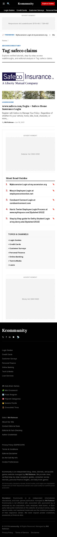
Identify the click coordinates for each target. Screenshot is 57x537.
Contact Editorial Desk (11, 426)
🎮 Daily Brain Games (10, 386)
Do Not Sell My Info (10, 458)
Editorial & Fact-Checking (12, 430)
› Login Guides (14, 240)
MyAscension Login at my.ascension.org (31, 35)
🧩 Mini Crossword (9, 390)
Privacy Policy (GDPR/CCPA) (13, 445)
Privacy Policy (7, 533)
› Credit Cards (14, 244)
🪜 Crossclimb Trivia (10, 407)
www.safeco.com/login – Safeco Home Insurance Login (24, 108)
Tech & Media (7, 372)
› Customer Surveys (17, 248)
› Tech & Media (14, 261)
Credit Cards (22, 10)
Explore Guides (48, 4)
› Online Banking (15, 257)
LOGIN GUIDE (8, 102)
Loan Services (8, 376)
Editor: (10, 418)
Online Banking (8, 367)
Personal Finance (9, 363)
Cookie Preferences (10, 462)
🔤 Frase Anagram (9, 395)
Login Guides (9, 10)
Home (4, 40)
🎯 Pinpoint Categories (11, 399)
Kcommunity (26, 3)
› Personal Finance (16, 253)
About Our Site (8, 422)
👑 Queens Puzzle (9, 403)
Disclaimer (35, 533)
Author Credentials (9, 435)
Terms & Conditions (10, 449)
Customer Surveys (36, 10)
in (10, 337)
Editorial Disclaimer (9, 453)
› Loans (11, 265)
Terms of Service (22, 533)
